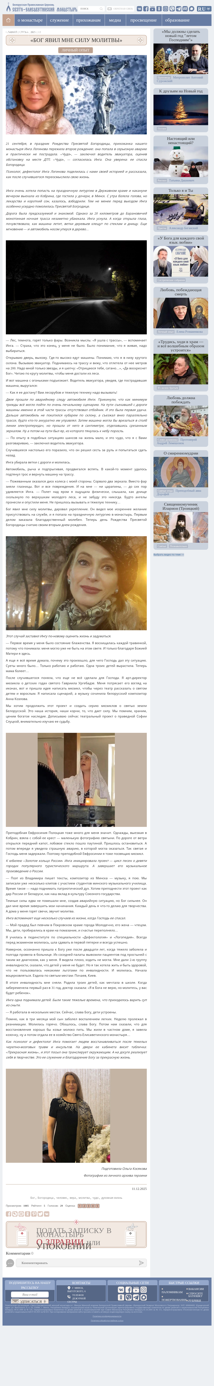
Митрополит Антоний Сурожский (180, 79)
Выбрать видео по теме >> (168, 554)
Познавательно (178, 546)
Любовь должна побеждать (181, 399)
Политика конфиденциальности (107, 1316)
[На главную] (8, 20)
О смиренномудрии (181, 453)
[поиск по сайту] (101, 9)
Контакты (81, 1283)
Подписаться (29, 1302)
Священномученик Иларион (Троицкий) (181, 506)
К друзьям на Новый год (181, 91)
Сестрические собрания (171, 280)
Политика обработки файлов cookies (107, 1321)
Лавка (39, 31)
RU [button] (202, 9)
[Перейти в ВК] (121, 1290)
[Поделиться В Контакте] (46, 1214)
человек (61, 1197)
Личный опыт (75, 50)
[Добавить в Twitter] (40, 1214)
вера (73, 1197)
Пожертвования (171, 1299)
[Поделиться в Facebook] (8, 1214)
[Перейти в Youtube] (136, 1290)
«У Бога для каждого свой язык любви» (181, 240)
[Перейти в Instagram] (143, 1290)
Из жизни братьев (168, 387)
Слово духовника (168, 439)
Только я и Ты (181, 190)
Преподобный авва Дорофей (179, 492)
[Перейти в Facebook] (128, 1290)
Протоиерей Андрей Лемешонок (177, 441)
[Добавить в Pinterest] (34, 1214)
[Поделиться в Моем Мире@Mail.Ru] (21, 1214)
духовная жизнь (111, 1197)
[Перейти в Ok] (121, 1297)
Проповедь (164, 77)
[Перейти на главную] (22, 6)
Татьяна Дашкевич (181, 180)
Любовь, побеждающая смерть (181, 292)
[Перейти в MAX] (143, 1297)
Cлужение (59, 20)
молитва (84, 1197)
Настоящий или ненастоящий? (181, 140)
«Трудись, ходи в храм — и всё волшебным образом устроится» (180, 345)
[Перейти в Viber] (128, 1297)
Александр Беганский (183, 228)
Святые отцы (165, 490)
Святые (162, 546)
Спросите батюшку (195, 1294)
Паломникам (171, 1292)
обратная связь (123, 9)
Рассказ (162, 180)
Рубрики (194, 1300)
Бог (32, 1197)
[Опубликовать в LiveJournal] (15, 1214)
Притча (162, 228)
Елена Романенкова (190, 331)
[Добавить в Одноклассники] (27, 1214)
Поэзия (162, 128)
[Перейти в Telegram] (136, 1297)
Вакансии (196, 1289)
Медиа (115, 20)
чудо (95, 1197)
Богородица (46, 1197)
